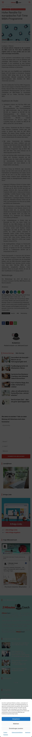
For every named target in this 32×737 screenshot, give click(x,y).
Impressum (27, 732)
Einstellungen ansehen (16, 728)
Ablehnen (16, 724)
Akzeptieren (16, 719)
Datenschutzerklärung (17, 732)
